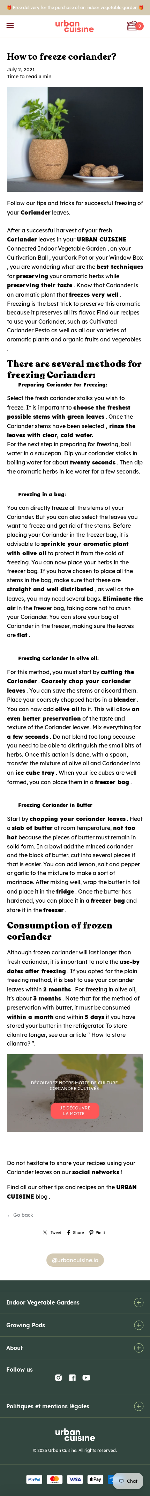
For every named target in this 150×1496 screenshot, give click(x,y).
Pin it (100, 1232)
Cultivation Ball (27, 257)
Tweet (56, 1232)
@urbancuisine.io (75, 1260)
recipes (130, 312)
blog (41, 1196)
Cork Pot (75, 257)
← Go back (20, 1215)
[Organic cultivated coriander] (75, 1132)
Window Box (126, 257)
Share (78, 1232)
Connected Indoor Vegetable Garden (56, 248)
